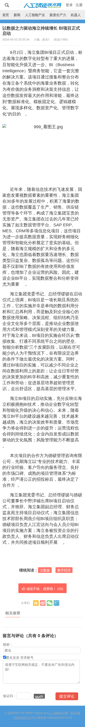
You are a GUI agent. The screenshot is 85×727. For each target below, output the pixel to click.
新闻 (17, 14)
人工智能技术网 (42, 5)
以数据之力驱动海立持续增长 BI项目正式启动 (41, 30)
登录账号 (27, 657)
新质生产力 (58, 14)
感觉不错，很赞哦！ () (44, 588)
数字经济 (64, 570)
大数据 (45, 570)
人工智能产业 (35, 14)
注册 (79, 4)
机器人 (76, 14)
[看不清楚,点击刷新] (39, 696)
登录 (69, 4)
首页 (5, 14)
